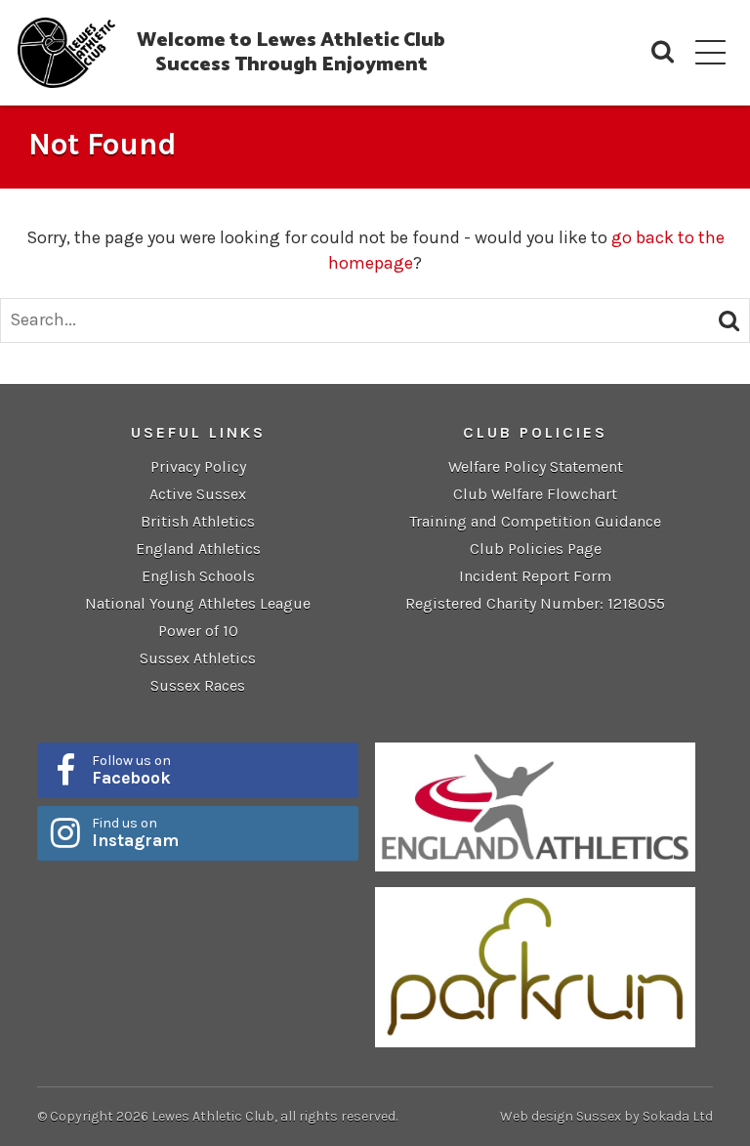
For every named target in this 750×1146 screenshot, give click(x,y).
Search (662, 52)
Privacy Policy (198, 466)
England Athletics (198, 548)
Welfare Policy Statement (535, 466)
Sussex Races (197, 685)
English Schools (198, 576)
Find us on (135, 832)
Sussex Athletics (198, 658)
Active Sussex (197, 494)
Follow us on (131, 769)
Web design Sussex (560, 1116)
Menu (710, 52)
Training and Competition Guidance (535, 521)
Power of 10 (198, 630)
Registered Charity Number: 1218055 (535, 603)
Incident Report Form (535, 576)
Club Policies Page (536, 548)
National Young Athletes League (198, 603)
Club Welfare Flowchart (535, 494)
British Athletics (198, 521)
